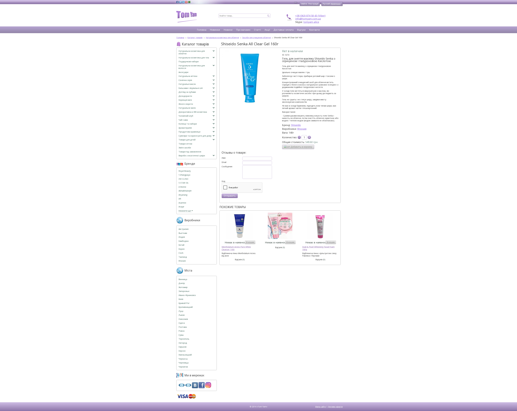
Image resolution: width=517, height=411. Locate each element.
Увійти (304, 3)
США (181, 253)
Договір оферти (335, 406)
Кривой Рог (184, 303)
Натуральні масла (187, 84)
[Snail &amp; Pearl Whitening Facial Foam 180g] (320, 226)
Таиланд (183, 257)
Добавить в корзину (301, 146)
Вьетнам (183, 233)
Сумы (181, 335)
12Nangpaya (184, 175)
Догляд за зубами (187, 92)
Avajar (181, 206)
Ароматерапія (185, 128)
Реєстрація (313, 3)
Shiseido (296, 125)
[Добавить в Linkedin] (183, 2)
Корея (181, 249)
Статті (257, 29)
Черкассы (183, 359)
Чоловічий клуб (186, 116)
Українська (335, 3)
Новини (228, 29)
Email (224, 162)
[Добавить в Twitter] (180, 2)
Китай (181, 245)
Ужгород (183, 343)
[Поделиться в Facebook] (177, 2)
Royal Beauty (185, 171)
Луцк (181, 311)
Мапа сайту (320, 406)
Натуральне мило (187, 108)
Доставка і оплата (284, 29)
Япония (301, 128)
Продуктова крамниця (189, 131)
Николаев (183, 319)
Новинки (215, 29)
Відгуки (301, 29)
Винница (183, 279)
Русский (326, 3)
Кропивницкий (186, 307)
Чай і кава (183, 120)
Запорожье (184, 291)
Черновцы (184, 362)
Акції (267, 29)
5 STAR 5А (183, 183)
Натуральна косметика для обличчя (192, 52)
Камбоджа (183, 241)
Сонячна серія (185, 80)
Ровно (182, 331)
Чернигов (183, 366)
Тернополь (184, 339)
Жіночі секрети (186, 104)
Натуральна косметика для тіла (194, 57)
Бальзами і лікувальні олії (191, 88)
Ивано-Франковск (187, 295)
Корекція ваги (185, 100)
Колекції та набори (188, 123)
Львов (182, 315)
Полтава (183, 327)
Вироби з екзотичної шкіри (192, 155)
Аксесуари (183, 72)
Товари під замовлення (190, 151)
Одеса (182, 323)
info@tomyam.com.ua (308, 18)
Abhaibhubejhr (185, 190)
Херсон (182, 351)
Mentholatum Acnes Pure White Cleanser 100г (236, 248)
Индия (182, 237)
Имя (224, 158)
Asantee (182, 202)
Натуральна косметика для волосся (192, 67)
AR (180, 198)
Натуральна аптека (188, 76)
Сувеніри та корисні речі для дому (195, 135)
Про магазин (243, 29)
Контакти (314, 29)
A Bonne (182, 187)
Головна (201, 29)
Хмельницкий (185, 354)
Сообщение (227, 166)
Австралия (183, 229)
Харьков (182, 347)
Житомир (183, 287)
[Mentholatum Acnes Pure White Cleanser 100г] (240, 226)
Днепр (182, 283)
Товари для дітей (187, 139)
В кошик (250, 242)
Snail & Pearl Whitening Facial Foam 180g (318, 248)
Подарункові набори (189, 61)
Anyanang (183, 195)
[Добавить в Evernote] (189, 2)
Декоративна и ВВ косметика (193, 112)
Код (223, 181)
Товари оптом (185, 143)
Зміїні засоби (185, 147)
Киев (181, 299)
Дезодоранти (185, 96)
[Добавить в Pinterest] (186, 2)
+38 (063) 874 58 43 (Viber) (310, 15)
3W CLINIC (183, 179)
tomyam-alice (311, 22)
